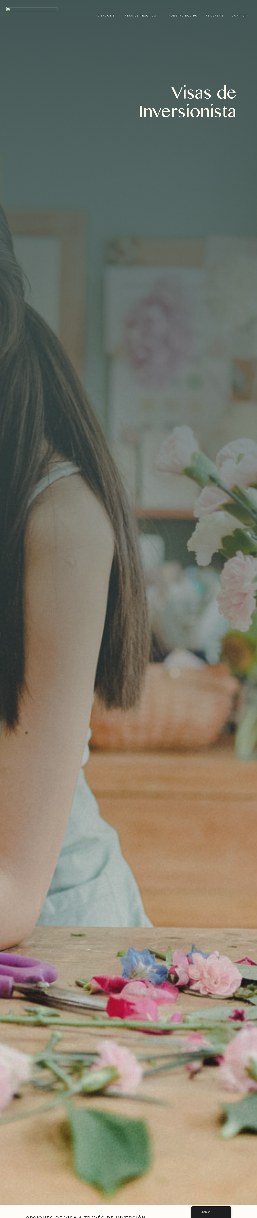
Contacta (240, 15)
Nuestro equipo (183, 15)
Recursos (215, 15)
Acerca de (105, 15)
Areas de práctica (139, 15)
